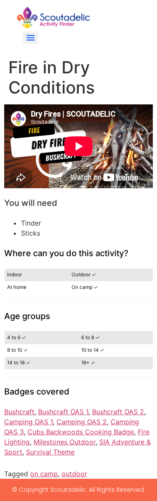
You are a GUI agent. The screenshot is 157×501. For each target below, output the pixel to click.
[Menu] (30, 37)
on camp (44, 474)
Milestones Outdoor (64, 442)
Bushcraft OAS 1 (63, 412)
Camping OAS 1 (28, 422)
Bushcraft (19, 412)
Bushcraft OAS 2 (118, 412)
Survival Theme (50, 452)
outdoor (74, 474)
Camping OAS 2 (82, 422)
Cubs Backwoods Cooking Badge (81, 432)
